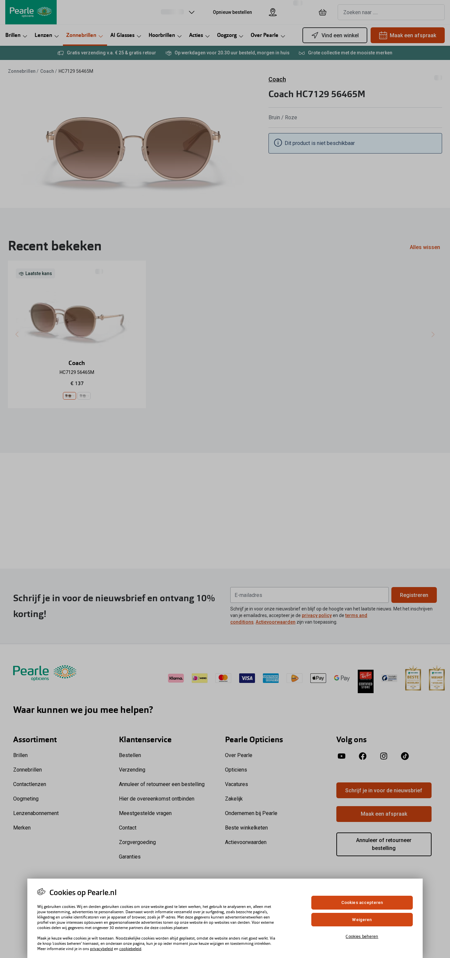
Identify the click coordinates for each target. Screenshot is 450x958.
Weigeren (362, 919)
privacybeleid (101, 948)
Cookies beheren (362, 936)
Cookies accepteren (362, 902)
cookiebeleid (130, 948)
